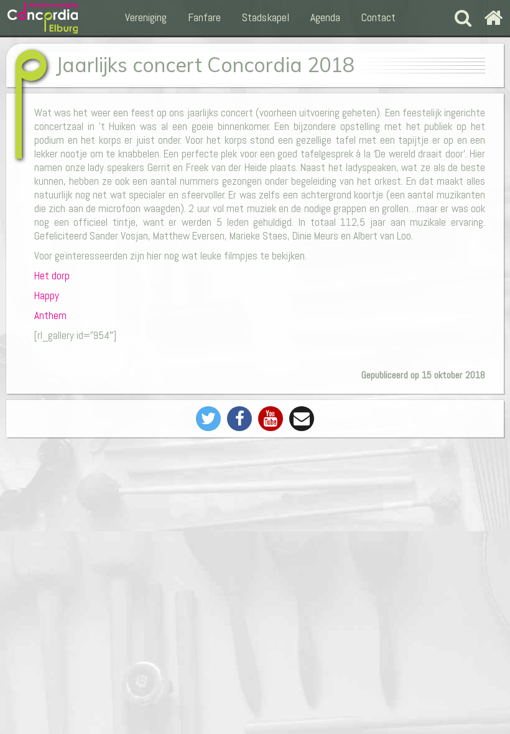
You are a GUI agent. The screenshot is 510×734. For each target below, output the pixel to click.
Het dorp (52, 275)
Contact (378, 17)
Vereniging (146, 17)
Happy (46, 295)
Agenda (325, 17)
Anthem (50, 315)
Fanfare (204, 17)
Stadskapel (265, 17)
